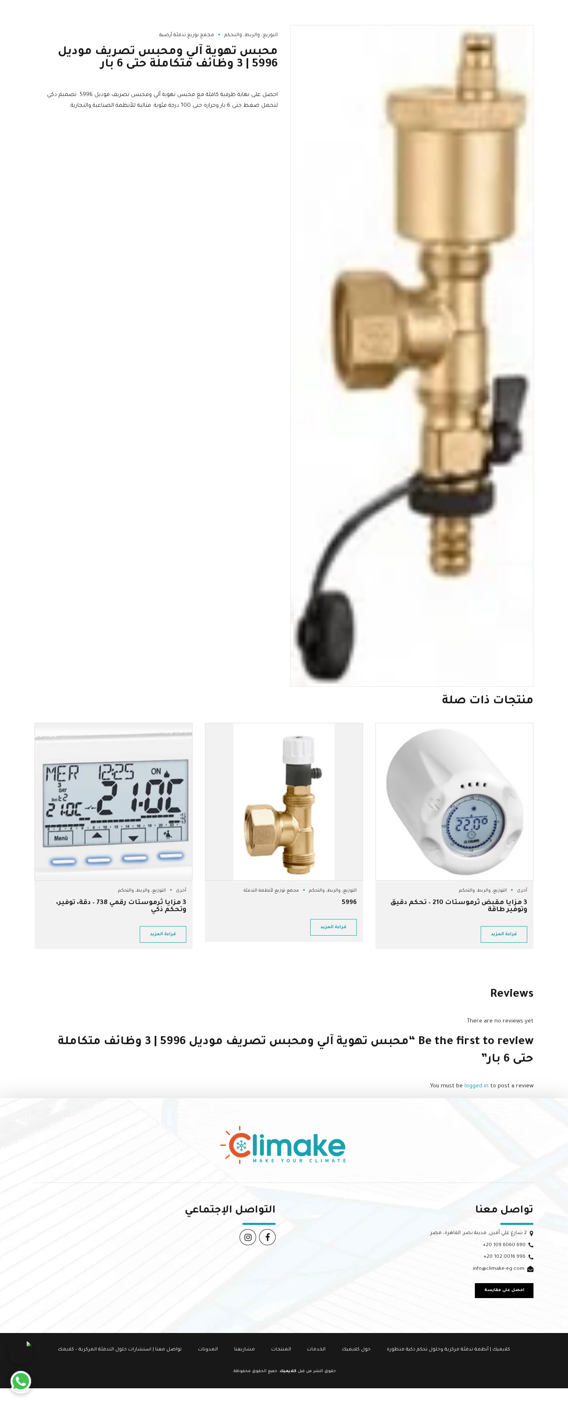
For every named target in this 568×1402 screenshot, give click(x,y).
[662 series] (284, 802)
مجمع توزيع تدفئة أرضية (186, 35)
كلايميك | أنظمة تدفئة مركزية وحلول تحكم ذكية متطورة (448, 1349)
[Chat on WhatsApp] (20, 1381)
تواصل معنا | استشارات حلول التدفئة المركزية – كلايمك (120, 1349)
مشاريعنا (244, 1349)
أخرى (522, 890)
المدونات (208, 1349)
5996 (349, 903)
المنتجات (281, 1349)
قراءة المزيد (504, 934)
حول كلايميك (356, 1349)
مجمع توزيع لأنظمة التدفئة (271, 890)
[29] (114, 802)
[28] (454, 802)
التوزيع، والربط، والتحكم (251, 35)
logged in (476, 1086)
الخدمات (316, 1349)
